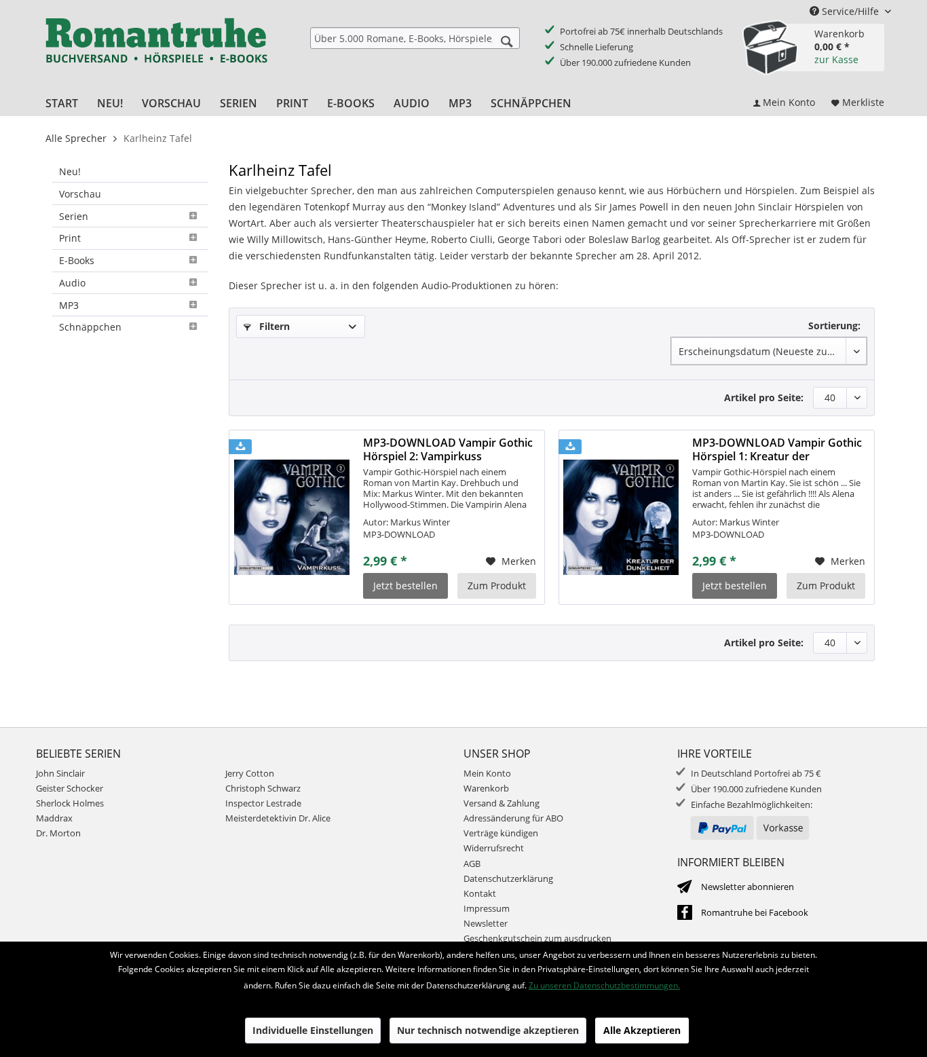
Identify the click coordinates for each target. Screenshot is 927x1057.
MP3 (69, 305)
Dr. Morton (58, 833)
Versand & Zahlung (501, 803)
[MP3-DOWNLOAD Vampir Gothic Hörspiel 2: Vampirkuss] (291, 517)
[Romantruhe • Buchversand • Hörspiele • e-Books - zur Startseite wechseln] (156, 49)
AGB (471, 863)
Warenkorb (486, 788)
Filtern (273, 326)
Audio (72, 282)
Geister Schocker (69, 788)
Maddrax (54, 818)
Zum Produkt (497, 585)
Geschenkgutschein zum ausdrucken (537, 938)
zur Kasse (836, 59)
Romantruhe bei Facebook (754, 912)
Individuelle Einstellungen (312, 1030)
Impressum (486, 908)
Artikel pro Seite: (763, 397)
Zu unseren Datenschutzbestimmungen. (604, 985)
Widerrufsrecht (493, 848)
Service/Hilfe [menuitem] (850, 11)
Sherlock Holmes (70, 803)
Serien (73, 216)
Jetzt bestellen (405, 585)
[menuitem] (415, 38)
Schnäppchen (90, 326)
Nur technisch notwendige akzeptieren (488, 1030)
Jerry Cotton (249, 773)
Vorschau (80, 193)
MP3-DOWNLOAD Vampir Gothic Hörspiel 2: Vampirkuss (448, 449)
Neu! (70, 171)
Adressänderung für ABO (513, 818)
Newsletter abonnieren (747, 886)
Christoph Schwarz (263, 788)
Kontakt (479, 893)
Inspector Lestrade (263, 803)
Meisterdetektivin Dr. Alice (277, 818)
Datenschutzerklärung (508, 878)
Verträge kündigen (500, 833)
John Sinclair (60, 773)
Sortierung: (834, 325)
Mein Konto (487, 773)
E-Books (76, 260)
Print (70, 237)
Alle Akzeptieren (642, 1030)
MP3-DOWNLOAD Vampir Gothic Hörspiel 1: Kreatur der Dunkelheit (777, 449)
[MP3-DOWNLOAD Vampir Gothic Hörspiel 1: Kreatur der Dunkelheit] (621, 517)
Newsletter (485, 923)
